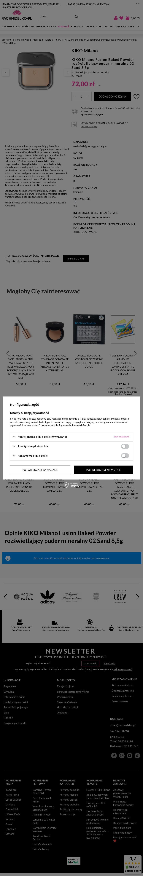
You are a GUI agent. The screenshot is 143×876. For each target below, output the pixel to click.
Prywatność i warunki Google (74, 425)
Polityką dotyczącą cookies (95, 418)
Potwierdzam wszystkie (103, 469)
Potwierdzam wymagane (40, 469)
